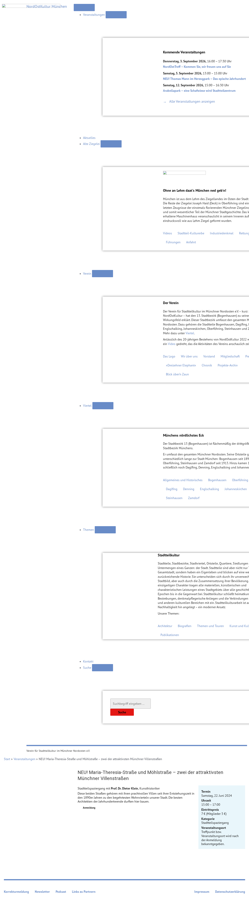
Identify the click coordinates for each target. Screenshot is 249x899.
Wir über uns (189, 356)
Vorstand (209, 356)
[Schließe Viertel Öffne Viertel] (102, 405)
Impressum (201, 892)
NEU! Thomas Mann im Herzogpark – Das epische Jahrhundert (204, 79)
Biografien (184, 626)
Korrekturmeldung (16, 892)
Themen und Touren (210, 626)
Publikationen (169, 635)
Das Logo (169, 356)
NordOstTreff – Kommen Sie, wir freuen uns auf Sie (197, 67)
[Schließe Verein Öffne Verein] (102, 273)
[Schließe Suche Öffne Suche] (102, 667)
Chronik (207, 365)
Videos (167, 233)
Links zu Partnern (84, 892)
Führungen (173, 242)
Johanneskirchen (236, 489)
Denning (188, 489)
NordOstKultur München (46, 6)
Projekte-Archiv (228, 365)
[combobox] (130, 704)
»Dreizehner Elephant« (181, 365)
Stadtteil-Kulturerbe (191, 233)
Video (171, 344)
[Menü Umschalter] (84, 7)
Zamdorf (193, 498)
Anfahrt (191, 242)
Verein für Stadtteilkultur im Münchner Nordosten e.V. (58, 750)
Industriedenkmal (221, 233)
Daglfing (171, 489)
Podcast (61, 892)
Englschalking (209, 489)
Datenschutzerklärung (230, 892)
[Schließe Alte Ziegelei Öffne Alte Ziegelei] (111, 143)
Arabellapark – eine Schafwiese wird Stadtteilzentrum (199, 91)
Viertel (190, 333)
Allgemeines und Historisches (183, 480)
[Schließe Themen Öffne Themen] (105, 529)
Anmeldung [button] (89, 807)
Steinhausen (174, 498)
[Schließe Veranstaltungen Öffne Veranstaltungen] (116, 14)
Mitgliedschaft (230, 356)
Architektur (165, 626)
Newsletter (42, 892)
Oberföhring (240, 480)
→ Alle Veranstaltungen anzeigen (189, 101)
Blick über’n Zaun (177, 374)
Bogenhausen (217, 480)
